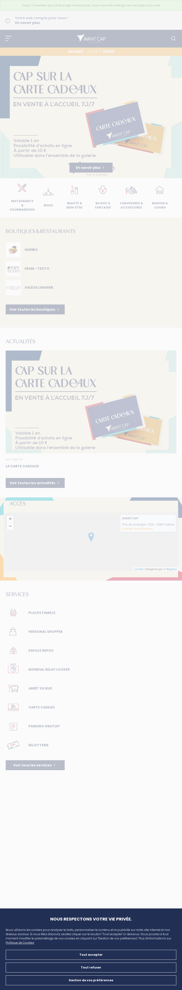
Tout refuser (91, 967)
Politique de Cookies (20, 943)
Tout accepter (91, 955)
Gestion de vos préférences (91, 980)
